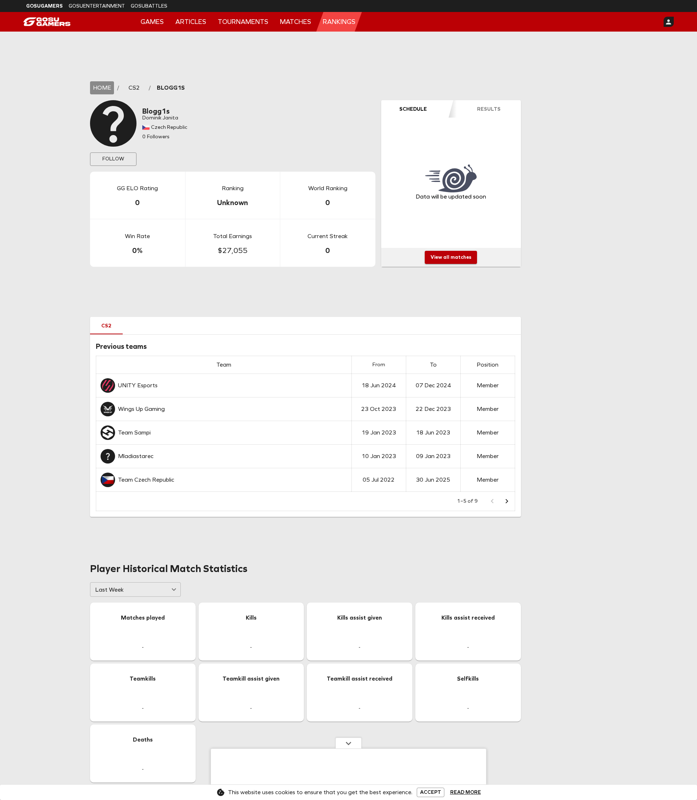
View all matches (451, 257)
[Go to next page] (507, 501)
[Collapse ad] (348, 743)
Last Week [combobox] (109, 589)
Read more (465, 792)
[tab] (413, 109)
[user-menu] (669, 22)
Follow (113, 159)
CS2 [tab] (106, 326)
